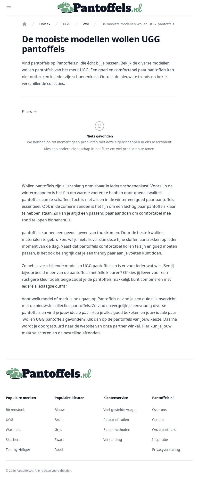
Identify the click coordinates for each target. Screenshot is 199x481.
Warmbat (13, 429)
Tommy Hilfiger (18, 449)
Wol (86, 24)
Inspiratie (160, 439)
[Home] (24, 24)
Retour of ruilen (116, 419)
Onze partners (164, 429)
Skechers (13, 439)
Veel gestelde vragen (120, 409)
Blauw (60, 409)
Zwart (59, 439)
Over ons (159, 409)
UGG (66, 24)
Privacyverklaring (166, 449)
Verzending (112, 439)
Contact (158, 419)
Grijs (58, 429)
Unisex (44, 24)
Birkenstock (15, 409)
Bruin (59, 419)
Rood (59, 449)
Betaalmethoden (116, 429)
